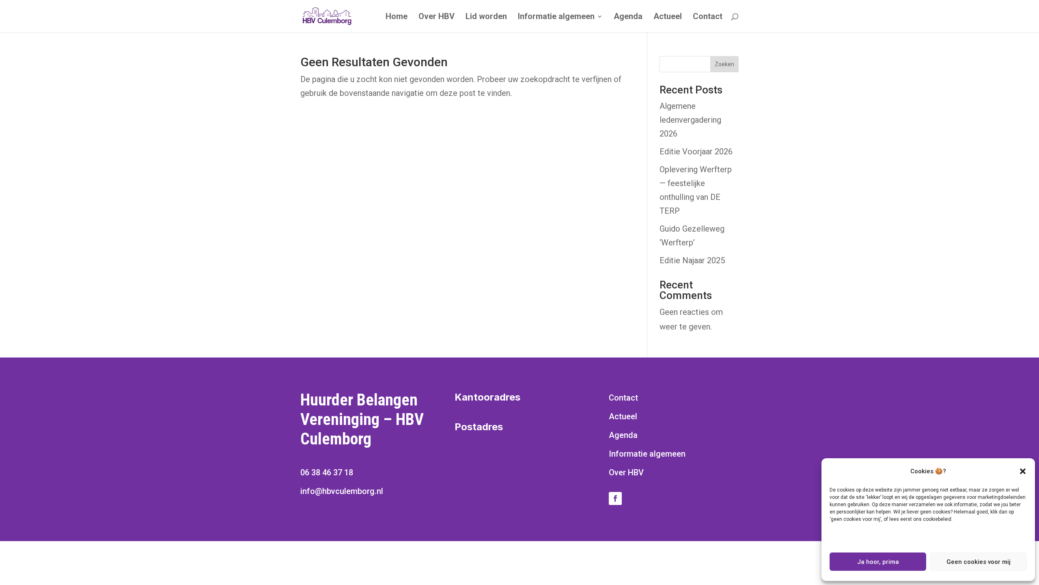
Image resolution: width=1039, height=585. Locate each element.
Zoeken (724, 64)
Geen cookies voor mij (978, 562)
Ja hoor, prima (878, 562)
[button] (1023, 471)
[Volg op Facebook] (615, 498)
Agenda (628, 17)
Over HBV (436, 17)
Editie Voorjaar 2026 (696, 151)
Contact (707, 17)
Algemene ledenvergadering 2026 (690, 120)
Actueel (667, 17)
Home (396, 17)
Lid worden (486, 17)
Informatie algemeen (556, 17)
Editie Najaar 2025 (692, 260)
